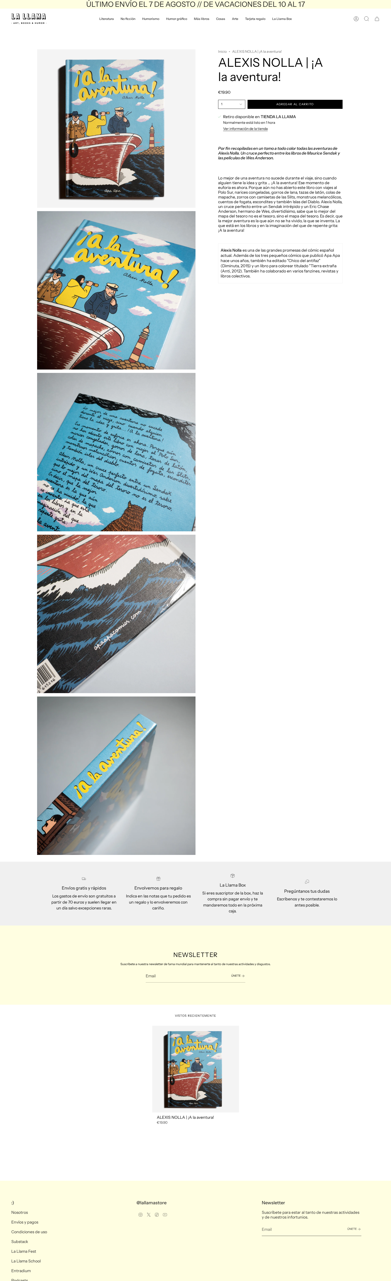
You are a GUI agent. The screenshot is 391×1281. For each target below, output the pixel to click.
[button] (106, 19)
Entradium (21, 1270)
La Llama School (26, 1261)
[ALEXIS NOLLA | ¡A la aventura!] (195, 1069)
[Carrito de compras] (377, 19)
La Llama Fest (23, 1251)
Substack (19, 1241)
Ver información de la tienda (245, 128)
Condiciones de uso (29, 1231)
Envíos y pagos (24, 1222)
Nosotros (19, 1212)
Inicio (222, 51)
